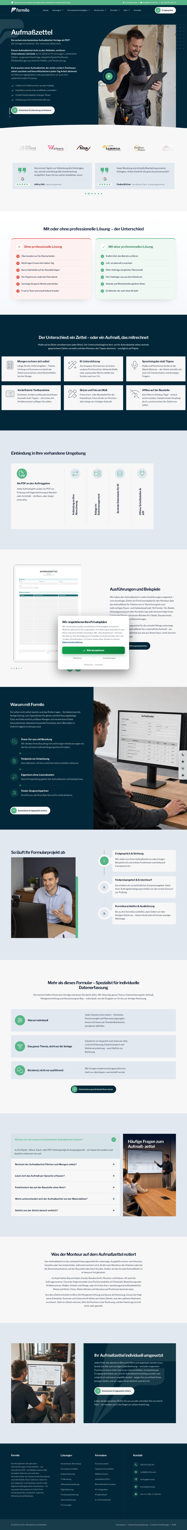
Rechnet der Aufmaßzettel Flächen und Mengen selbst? (46, 1164)
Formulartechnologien (77, 10)
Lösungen (56, 10)
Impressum (121, 1524)
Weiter (10, 111)
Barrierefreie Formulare (105, 1484)
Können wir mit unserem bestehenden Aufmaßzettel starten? (49, 1139)
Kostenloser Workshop (71, 1463)
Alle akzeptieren (95, 650)
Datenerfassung (68, 1474)
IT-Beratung (66, 1479)
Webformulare (101, 1474)
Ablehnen (77, 658)
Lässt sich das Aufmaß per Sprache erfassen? (40, 1175)
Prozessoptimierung (69, 1494)
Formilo (113, 10)
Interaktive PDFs (102, 1479)
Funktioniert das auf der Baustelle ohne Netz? (40, 1187)
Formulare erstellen (69, 1469)
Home (45, 10)
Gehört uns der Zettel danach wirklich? (36, 1210)
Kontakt (137, 10)
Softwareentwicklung (70, 1484)
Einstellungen (109, 658)
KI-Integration (101, 1489)
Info (125, 10)
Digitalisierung (67, 1489)
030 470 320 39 (170, 2)
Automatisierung (68, 1499)
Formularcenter (102, 1463)
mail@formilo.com (150, 2)
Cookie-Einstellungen (159, 1524)
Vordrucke (99, 10)
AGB (174, 1524)
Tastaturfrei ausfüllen (104, 1469)
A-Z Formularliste (103, 1499)
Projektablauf (101, 1494)
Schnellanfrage (131, 2)
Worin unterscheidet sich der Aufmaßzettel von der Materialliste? (51, 1198)
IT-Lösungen (66, 1505)
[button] (85, 193)
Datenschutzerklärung (138, 1524)
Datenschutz (88, 664)
